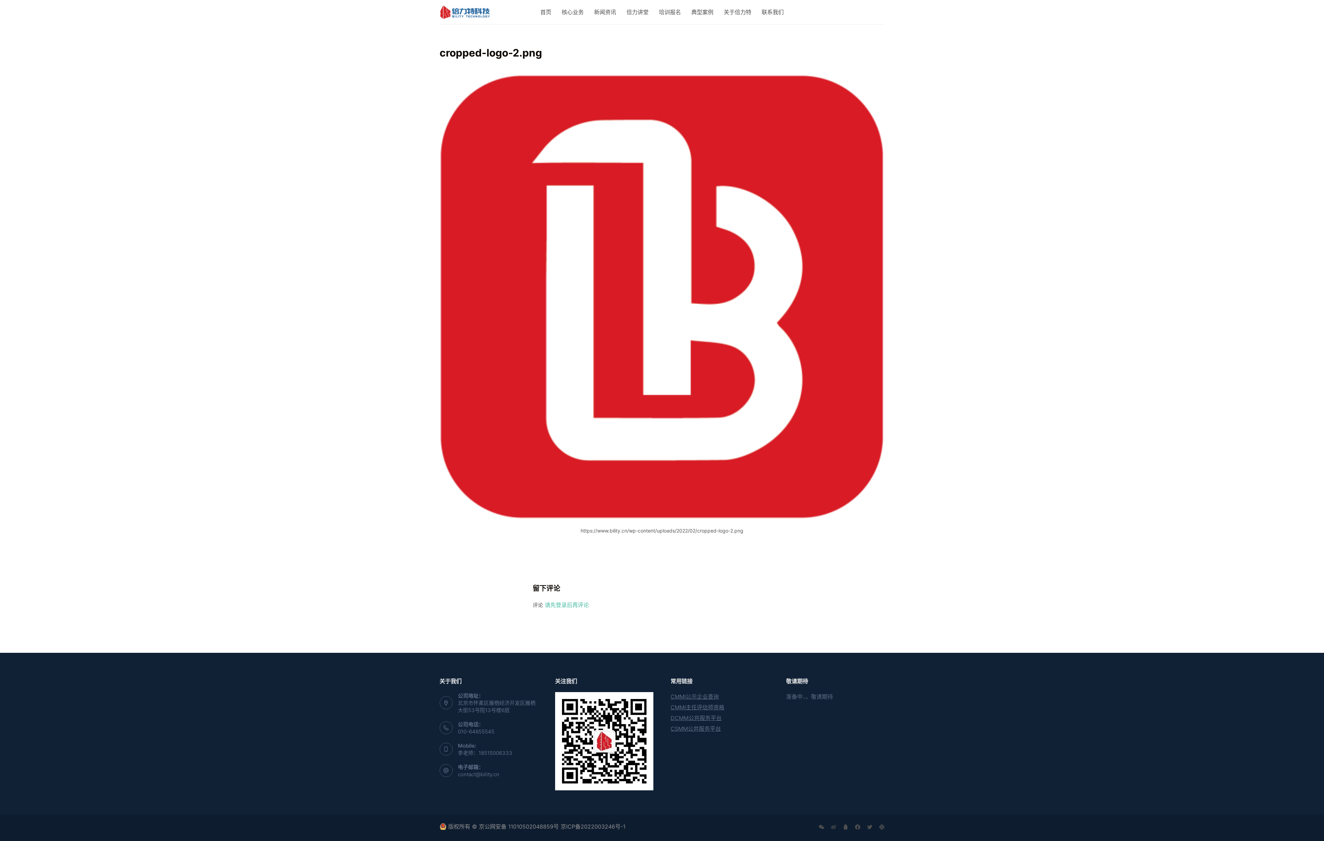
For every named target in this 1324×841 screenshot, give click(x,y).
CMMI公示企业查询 (695, 696)
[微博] (833, 827)
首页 (545, 12)
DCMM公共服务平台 (696, 718)
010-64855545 (476, 731)
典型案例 (702, 12)
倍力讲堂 (637, 12)
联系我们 (773, 12)
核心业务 (573, 12)
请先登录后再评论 (567, 604)
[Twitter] (869, 827)
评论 (538, 605)
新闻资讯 (605, 12)
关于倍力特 (737, 12)
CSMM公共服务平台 (696, 728)
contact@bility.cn (478, 774)
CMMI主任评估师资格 (697, 707)
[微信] (821, 827)
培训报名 (670, 12)
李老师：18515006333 (485, 753)
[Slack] (881, 827)
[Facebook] (857, 827)
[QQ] (845, 827)
